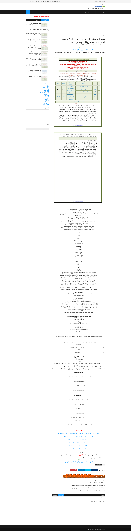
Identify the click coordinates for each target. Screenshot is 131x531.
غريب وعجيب (46, 96)
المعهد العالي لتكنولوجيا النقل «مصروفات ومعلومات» (94, 482)
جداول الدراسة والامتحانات (44, 87)
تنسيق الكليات (46, 83)
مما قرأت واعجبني (45, 103)
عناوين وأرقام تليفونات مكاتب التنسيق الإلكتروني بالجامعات (79, 439)
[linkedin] (45, 1)
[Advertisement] (78, 25)
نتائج (48, 86)
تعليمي (98, 11)
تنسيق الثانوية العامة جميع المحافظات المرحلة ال (95, 480)
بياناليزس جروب (87, 11)
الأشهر (37, 20)
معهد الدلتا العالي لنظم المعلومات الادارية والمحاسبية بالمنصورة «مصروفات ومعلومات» (88, 485)
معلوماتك (47, 100)
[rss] (41, 1)
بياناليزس (89, 529)
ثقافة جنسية (46, 90)
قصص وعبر (46, 95)
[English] (58, 1)
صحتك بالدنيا (46, 91)
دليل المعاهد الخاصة (98, 464)
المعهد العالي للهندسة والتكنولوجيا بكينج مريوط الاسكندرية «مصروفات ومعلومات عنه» (33, 53)
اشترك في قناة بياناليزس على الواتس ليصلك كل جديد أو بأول (78, 49)
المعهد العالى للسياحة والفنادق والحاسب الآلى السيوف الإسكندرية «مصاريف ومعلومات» (87, 487)
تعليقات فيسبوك (55, 495)
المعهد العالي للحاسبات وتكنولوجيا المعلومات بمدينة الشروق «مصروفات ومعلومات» (33, 47)
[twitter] (43, 1)
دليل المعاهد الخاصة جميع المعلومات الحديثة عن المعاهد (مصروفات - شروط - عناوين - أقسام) (79, 433)
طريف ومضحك (46, 97)
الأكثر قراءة (45, 20)
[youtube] (36, 1)
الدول (93, 11)
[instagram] (38, 1)
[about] (49, 1)
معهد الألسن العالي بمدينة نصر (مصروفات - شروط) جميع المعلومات (91, 490)
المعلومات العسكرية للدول (44, 92)
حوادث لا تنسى (46, 104)
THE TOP (47, 99)
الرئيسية (102, 11)
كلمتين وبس (46, 94)
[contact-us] (54, 1)
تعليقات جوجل (61, 495)
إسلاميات (47, 88)
